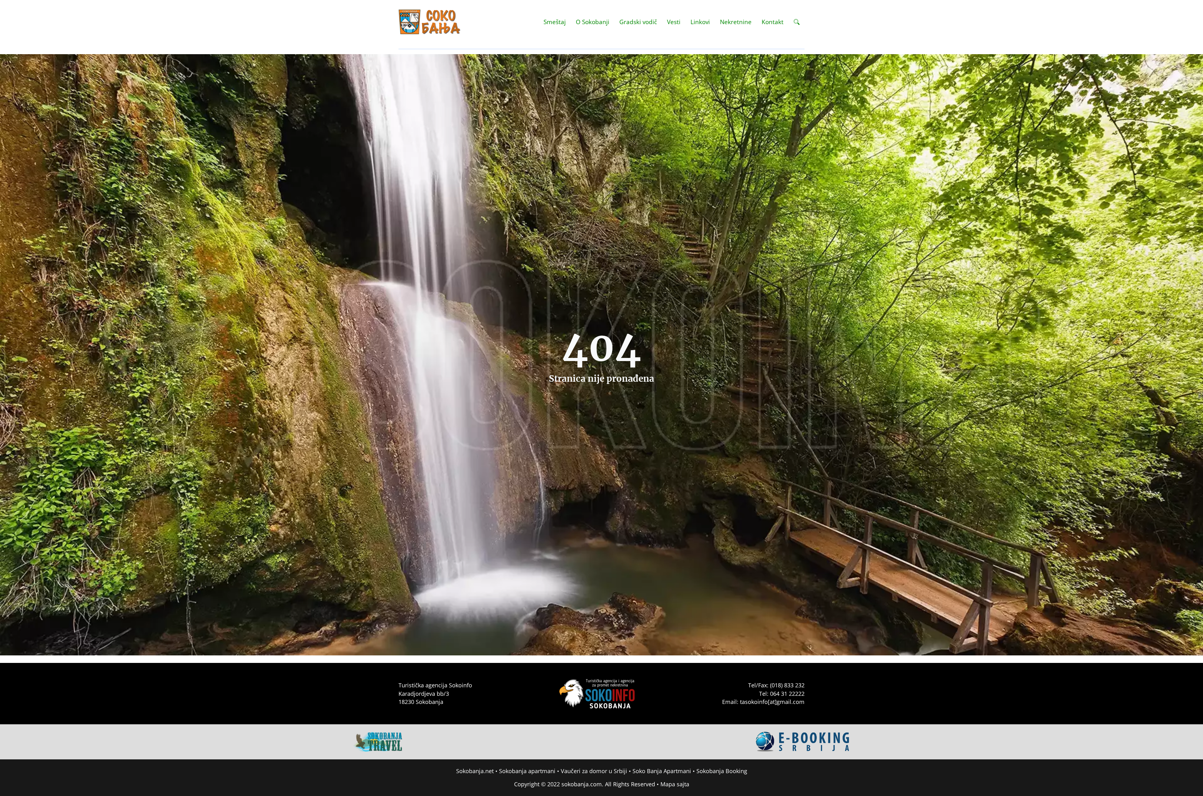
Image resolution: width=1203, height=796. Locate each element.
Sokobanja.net (475, 771)
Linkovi (700, 22)
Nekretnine (736, 22)
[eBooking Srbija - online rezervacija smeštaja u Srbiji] (803, 741)
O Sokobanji (592, 22)
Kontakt (773, 22)
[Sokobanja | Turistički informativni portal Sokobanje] (429, 21)
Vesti (673, 22)
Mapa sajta (674, 784)
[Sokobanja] (378, 741)
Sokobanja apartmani (527, 771)
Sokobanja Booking (721, 771)
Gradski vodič (638, 22)
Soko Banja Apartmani (662, 771)
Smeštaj (555, 22)
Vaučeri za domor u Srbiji (594, 771)
